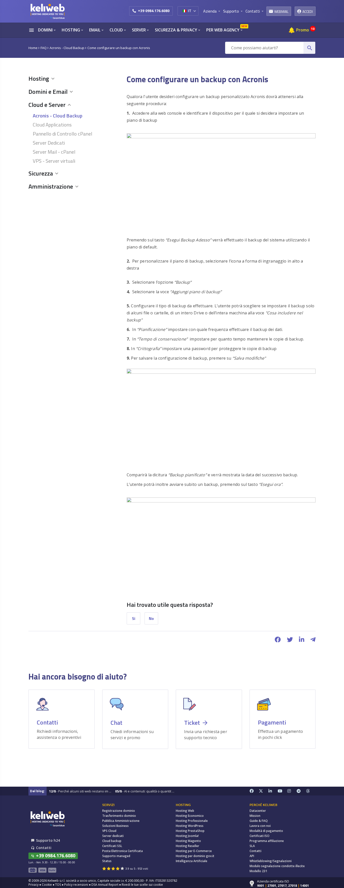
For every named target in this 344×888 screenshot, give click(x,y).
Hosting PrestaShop (190, 831)
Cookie (47, 884)
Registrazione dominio (118, 811)
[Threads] (311, 791)
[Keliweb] (47, 818)
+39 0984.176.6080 (153, 10)
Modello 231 (258, 871)
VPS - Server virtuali (54, 160)
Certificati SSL (112, 846)
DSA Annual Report (104, 884)
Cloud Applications (52, 124)
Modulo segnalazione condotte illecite (277, 866)
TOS (58, 884)
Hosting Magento (188, 841)
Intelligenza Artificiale (191, 861)
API (252, 856)
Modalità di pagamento (266, 831)
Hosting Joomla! (187, 836)
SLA (252, 846)
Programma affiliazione (267, 841)
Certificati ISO (259, 836)
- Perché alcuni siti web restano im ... (80, 791)
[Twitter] (263, 791)
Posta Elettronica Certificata (122, 851)
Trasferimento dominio (119, 816)
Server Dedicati (49, 142)
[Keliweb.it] (47, 11)
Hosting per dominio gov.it (195, 856)
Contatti (255, 851)
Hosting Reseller (187, 846)
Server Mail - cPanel (54, 151)
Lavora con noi (260, 826)
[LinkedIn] (273, 791)
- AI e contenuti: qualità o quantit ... (144, 791)
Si (133, 618)
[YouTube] (282, 791)
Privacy (33, 884)
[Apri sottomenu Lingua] (194, 11)
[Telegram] (301, 791)
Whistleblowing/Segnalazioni (271, 861)
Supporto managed (116, 856)
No (151, 618)
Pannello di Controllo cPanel (62, 133)
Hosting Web (185, 811)
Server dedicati (113, 836)
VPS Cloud (109, 831)
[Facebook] (254, 791)
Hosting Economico (190, 816)
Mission (255, 816)
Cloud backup (111, 841)
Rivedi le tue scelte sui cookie (142, 884)
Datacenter (258, 811)
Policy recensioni (76, 884)
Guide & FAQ (259, 821)
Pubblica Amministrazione (121, 821)
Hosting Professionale (192, 821)
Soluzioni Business (115, 826)
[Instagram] (292, 791)
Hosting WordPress (189, 826)
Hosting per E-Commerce (194, 851)
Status (107, 861)
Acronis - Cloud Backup (57, 115)
